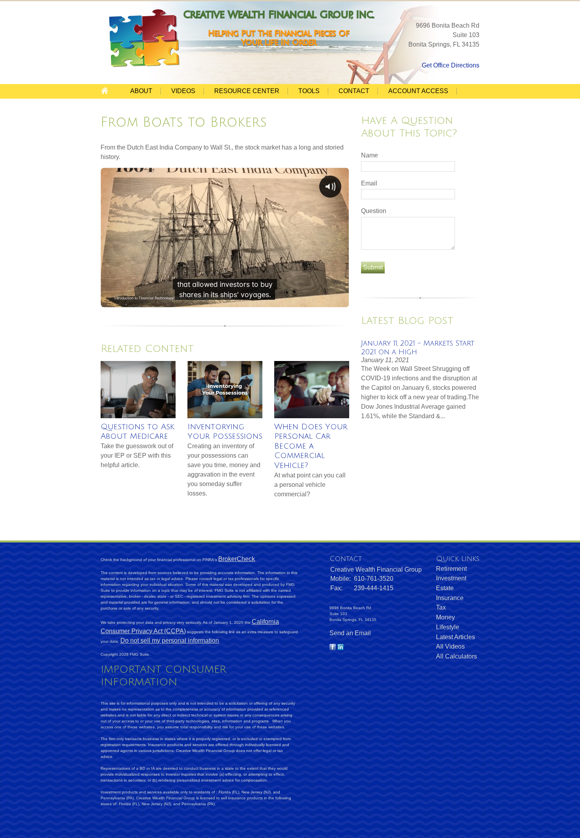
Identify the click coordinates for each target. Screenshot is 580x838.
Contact (354, 91)
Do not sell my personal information (169, 640)
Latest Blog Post (407, 320)
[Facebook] (332, 648)
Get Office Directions (450, 65)
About (141, 91)
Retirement (451, 568)
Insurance (450, 598)
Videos (183, 91)
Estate (445, 588)
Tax (441, 607)
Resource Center (246, 91)
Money (445, 617)
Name (369, 155)
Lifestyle (447, 627)
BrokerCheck (236, 559)
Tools (309, 91)
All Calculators (456, 656)
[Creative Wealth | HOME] (146, 66)
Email (369, 183)
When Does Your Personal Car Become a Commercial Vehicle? (311, 446)
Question (373, 211)
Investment (451, 578)
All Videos (450, 646)
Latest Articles (455, 637)
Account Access (418, 91)
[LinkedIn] (340, 648)
